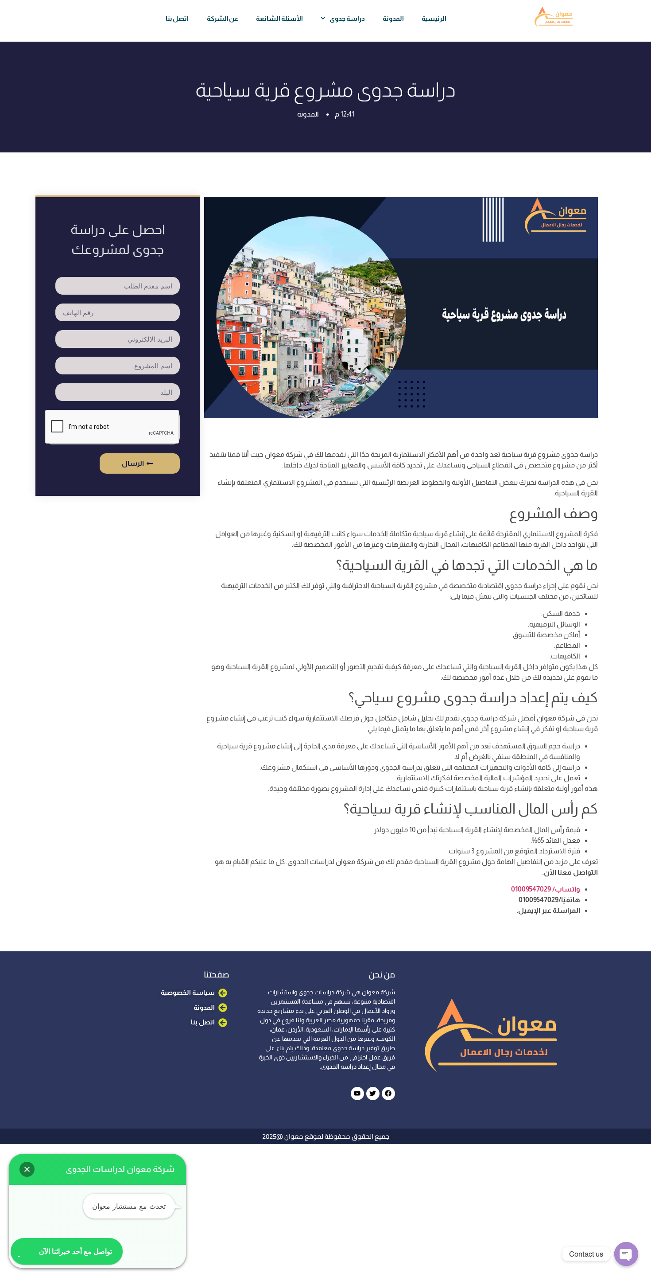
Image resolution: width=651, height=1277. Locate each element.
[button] (27, 1169)
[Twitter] (373, 1093)
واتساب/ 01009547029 (545, 889)
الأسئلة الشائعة (279, 18)
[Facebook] (388, 1093)
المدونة (393, 18)
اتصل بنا (177, 18)
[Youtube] (357, 1093)
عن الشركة (223, 18)
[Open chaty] (626, 1254)
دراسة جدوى (347, 18)
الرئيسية (434, 18)
